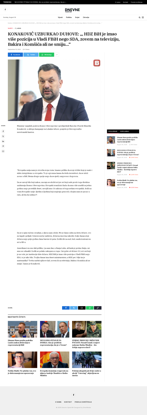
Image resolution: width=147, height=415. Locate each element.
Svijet (77, 17)
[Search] (139, 17)
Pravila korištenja (136, 2)
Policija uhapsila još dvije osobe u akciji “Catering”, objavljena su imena (86, 373)
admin (19, 28)
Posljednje (112, 131)
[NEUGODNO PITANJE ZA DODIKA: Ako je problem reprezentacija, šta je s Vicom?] (54, 329)
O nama (117, 2)
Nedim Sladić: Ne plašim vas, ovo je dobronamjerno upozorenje (22, 372)
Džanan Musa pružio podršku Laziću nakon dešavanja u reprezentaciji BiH (20, 342)
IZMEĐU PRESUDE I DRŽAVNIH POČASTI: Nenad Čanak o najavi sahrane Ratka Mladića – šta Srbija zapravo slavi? (86, 343)
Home (10, 23)
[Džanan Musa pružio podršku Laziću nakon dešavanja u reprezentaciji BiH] (22, 329)
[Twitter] (3, 136)
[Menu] (143, 17)
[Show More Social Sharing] (57, 55)
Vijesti (60, 17)
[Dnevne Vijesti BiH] (73, 9)
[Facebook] (3, 131)
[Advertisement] (55, 152)
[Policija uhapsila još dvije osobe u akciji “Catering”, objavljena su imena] (86, 360)
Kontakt (125, 2)
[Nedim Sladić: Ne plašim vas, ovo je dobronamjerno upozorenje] (22, 360)
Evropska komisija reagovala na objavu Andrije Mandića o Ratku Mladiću (54, 373)
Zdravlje (86, 17)
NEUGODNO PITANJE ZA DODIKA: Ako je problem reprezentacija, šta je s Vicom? (41, 2)
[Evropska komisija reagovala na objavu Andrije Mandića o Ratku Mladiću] (54, 360)
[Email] (3, 151)
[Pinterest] (3, 146)
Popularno (124, 131)
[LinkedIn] (3, 141)
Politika (69, 17)
